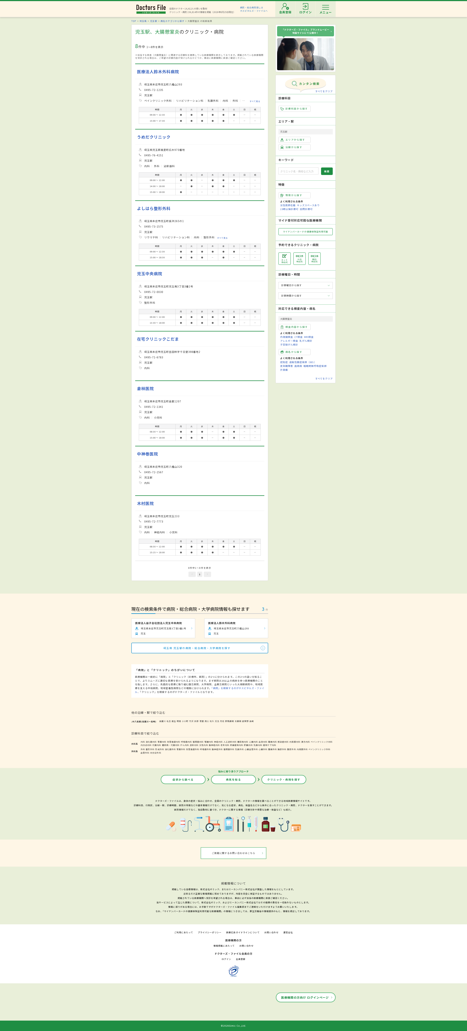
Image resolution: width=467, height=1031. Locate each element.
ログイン (226, 959)
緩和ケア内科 (269, 745)
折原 (196, 721)
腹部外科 (291, 749)
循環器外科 (228, 749)
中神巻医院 (147, 454)
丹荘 (222, 721)
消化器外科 (170, 749)
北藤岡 (238, 721)
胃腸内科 (162, 741)
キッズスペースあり (308, 205)
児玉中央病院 (149, 273)
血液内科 (263, 741)
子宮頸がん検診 (289, 344)
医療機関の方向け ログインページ (305, 997)
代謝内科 (156, 745)
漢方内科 (305, 741)
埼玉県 (143, 20)
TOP (133, 20)
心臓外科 (263, 749)
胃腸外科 (181, 749)
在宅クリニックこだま (158, 339)
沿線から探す (293, 147)
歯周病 (298, 366)
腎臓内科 (208, 741)
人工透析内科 (230, 741)
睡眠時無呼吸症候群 (315, 366)
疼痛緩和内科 (236, 745)
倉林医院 (145, 388)
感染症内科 (283, 741)
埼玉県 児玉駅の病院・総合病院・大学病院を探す (197, 648)
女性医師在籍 (288, 205)
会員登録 (240, 959)
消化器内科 (151, 741)
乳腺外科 (239, 749)
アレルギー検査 (289, 340)
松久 (212, 721)
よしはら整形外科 (154, 208)
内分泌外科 (155, 752)
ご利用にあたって (183, 932)
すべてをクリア (324, 91)
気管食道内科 (173, 741)
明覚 (179, 721)
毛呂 (169, 721)
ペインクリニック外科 (319, 749)
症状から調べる (183, 779)
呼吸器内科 (186, 741)
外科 (143, 749)
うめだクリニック (154, 137)
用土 (207, 721)
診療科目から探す (296, 108)
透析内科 (194, 745)
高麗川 (162, 721)
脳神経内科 (214, 745)
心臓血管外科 (251, 749)
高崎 (251, 721)
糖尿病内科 (242, 741)
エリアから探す (295, 139)
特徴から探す (293, 195)
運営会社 (288, 932)
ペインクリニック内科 (322, 741)
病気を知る (233, 779)
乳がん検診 (306, 340)
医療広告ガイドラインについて (243, 932)
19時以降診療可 (289, 209)
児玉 (217, 721)
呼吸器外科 (205, 749)
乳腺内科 (258, 745)
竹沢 (191, 721)
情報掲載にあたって (224, 945)
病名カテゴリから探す (172, 20)
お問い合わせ (271, 932)
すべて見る (255, 101)
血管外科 (145, 752)
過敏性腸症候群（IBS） (302, 362)
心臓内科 (253, 741)
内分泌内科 (146, 745)
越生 (174, 721)
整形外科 (150, 749)
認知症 (284, 362)
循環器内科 (198, 741)
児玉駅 (153, 20)
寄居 (202, 721)
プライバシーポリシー (209, 932)
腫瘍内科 (272, 741)
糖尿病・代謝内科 (171, 745)
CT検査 (298, 337)
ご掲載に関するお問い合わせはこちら (233, 853)
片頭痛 (284, 369)
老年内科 (225, 745)
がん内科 (184, 745)
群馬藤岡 (229, 721)
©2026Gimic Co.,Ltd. (233, 1025)
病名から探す (293, 352)
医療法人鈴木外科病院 (158, 71)
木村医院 (145, 503)
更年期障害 (286, 366)
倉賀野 (245, 721)
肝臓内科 (248, 745)
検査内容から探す (296, 327)
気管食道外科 (192, 749)
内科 (143, 741)
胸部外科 (282, 749)
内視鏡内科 (294, 741)
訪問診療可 (306, 209)
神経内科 (218, 741)
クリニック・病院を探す (283, 779)
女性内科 (203, 745)
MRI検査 (309, 337)
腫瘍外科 (272, 749)
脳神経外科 (217, 749)
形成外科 (159, 749)
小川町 (185, 721)
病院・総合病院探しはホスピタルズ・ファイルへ (254, 9)
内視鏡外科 (302, 749)
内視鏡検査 (286, 337)
